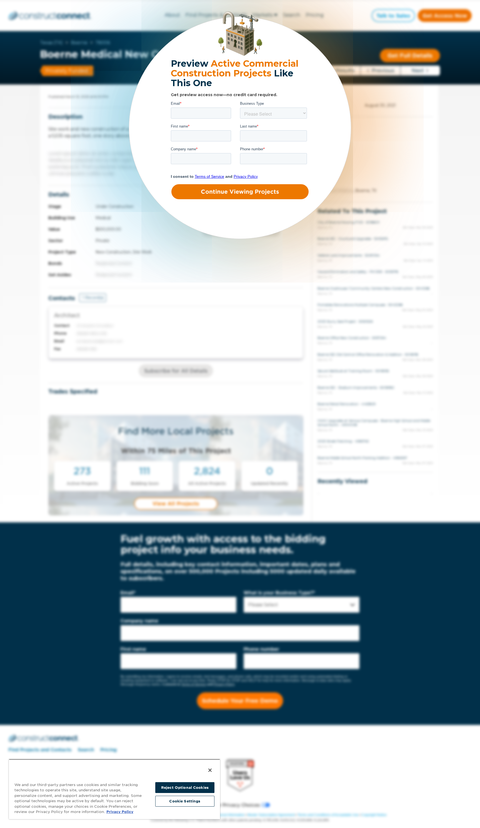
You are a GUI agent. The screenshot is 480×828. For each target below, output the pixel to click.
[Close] (210, 770)
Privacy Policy (119, 812)
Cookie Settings (184, 801)
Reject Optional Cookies (185, 787)
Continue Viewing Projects (240, 191)
